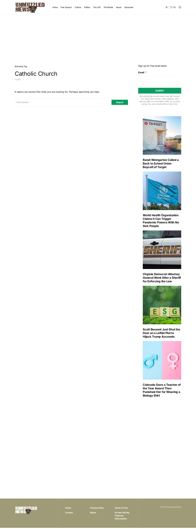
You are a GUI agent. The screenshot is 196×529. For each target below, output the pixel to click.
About (93, 512)
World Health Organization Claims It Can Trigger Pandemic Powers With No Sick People (161, 220)
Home (68, 507)
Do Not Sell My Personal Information (122, 515)
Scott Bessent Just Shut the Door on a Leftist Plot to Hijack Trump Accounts (161, 333)
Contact (69, 512)
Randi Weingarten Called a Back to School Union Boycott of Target (161, 163)
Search (119, 102)
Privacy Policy (97, 507)
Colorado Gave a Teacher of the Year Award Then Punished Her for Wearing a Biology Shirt (162, 390)
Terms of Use (121, 507)
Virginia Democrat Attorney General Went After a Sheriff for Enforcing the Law (162, 277)
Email (142, 72)
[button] (170, 7)
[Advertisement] (98, 36)
